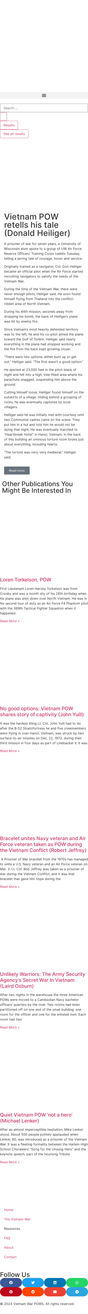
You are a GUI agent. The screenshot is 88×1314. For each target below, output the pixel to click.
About (9, 1247)
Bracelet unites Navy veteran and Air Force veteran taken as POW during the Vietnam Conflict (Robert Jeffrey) (43, 844)
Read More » (10, 621)
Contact (10, 1257)
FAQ (7, 1238)
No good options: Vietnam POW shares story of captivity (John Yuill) (42, 711)
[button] (44, 95)
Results (9, 125)
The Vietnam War (17, 1219)
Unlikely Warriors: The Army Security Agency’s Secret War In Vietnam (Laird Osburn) (42, 980)
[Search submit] (3, 116)
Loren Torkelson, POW (25, 580)
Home (8, 1210)
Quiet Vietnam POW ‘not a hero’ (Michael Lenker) (36, 1118)
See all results (14, 134)
